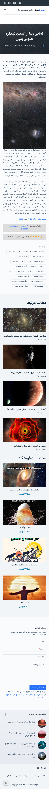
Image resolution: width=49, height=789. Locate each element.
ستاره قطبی (40, 271)
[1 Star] (41, 237)
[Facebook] (20, 3)
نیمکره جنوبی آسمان (22, 286)
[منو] (5, 10)
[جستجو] (5, 3)
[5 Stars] (31, 236)
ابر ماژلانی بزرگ (14, 251)
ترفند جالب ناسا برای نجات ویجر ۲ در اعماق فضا (28, 372)
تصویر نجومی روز (15, 45)
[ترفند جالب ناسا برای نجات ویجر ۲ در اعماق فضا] (24, 357)
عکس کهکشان (39, 276)
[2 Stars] (38, 236)
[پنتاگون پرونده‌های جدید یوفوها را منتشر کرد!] (42, 756)
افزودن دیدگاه (38, 664)
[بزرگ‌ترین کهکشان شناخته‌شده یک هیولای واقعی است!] (24, 320)
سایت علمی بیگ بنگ (25, 10)
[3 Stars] (36, 236)
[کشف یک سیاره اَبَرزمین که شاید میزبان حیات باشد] (42, 723)
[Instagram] (9, 3)
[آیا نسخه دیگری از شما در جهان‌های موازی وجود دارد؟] (42, 745)
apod (21, 219)
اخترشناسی (22, 256)
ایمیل (41, 649)
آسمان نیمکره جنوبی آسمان (34, 251)
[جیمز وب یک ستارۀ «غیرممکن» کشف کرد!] (24, 430)
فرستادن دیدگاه (38, 687)
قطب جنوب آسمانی (19, 281)
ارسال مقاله (7, 776)
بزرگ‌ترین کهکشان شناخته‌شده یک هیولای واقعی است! (25, 336)
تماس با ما (17, 776)
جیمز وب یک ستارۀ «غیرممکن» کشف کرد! (30, 446)
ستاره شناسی (21, 266)
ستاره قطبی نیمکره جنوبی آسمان (19, 271)
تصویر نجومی (17, 261)
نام (42, 641)
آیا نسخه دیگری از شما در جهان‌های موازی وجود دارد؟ (20, 745)
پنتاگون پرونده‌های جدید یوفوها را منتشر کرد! (20, 756)
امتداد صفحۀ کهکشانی (36, 261)
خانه (43, 776)
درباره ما (25, 776)
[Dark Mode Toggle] (6, 783)
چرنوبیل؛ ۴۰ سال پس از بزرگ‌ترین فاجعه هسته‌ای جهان (20, 734)
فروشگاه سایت (35, 776)
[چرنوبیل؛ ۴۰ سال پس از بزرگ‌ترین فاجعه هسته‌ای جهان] (42, 734)
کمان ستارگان (39, 286)
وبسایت (41, 656)
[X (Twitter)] (14, 3)
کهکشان (6, 45)
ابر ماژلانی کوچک (38, 256)
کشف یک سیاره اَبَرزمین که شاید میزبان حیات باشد (21, 723)
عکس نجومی (23, 276)
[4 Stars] (33, 236)
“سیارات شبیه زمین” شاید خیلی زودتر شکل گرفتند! (26, 409)
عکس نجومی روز (38, 281)
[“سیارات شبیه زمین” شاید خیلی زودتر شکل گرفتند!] (24, 393)
